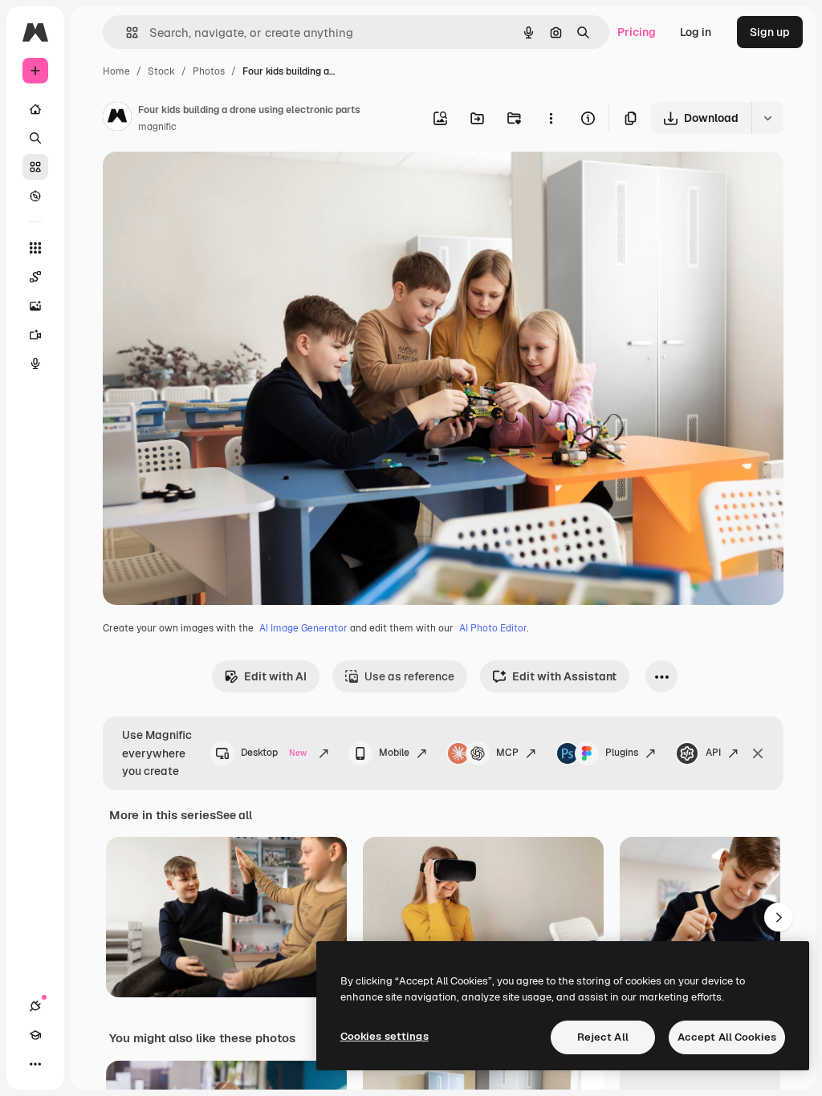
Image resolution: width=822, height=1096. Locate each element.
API (713, 752)
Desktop (274, 752)
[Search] (35, 138)
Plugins (621, 752)
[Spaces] (35, 277)
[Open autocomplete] (126, 32)
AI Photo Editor (493, 628)
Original (205, 182)
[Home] (35, 109)
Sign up (770, 32)
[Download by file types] (767, 118)
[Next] (778, 917)
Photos (209, 71)
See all (234, 815)
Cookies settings (384, 1036)
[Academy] (35, 1035)
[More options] (551, 118)
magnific (157, 126)
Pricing (636, 32)
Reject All (603, 1037)
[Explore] (35, 196)
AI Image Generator (303, 628)
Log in (695, 32)
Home (116, 71)
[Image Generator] (35, 306)
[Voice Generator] (35, 363)
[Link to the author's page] (117, 119)
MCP (507, 752)
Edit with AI (275, 676)
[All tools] (35, 248)
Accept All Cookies (727, 1037)
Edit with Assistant (564, 676)
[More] (35, 1064)
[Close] (757, 753)
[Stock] (35, 167)
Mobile (394, 752)
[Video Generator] (35, 334)
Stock (161, 71)
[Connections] (35, 1006)
